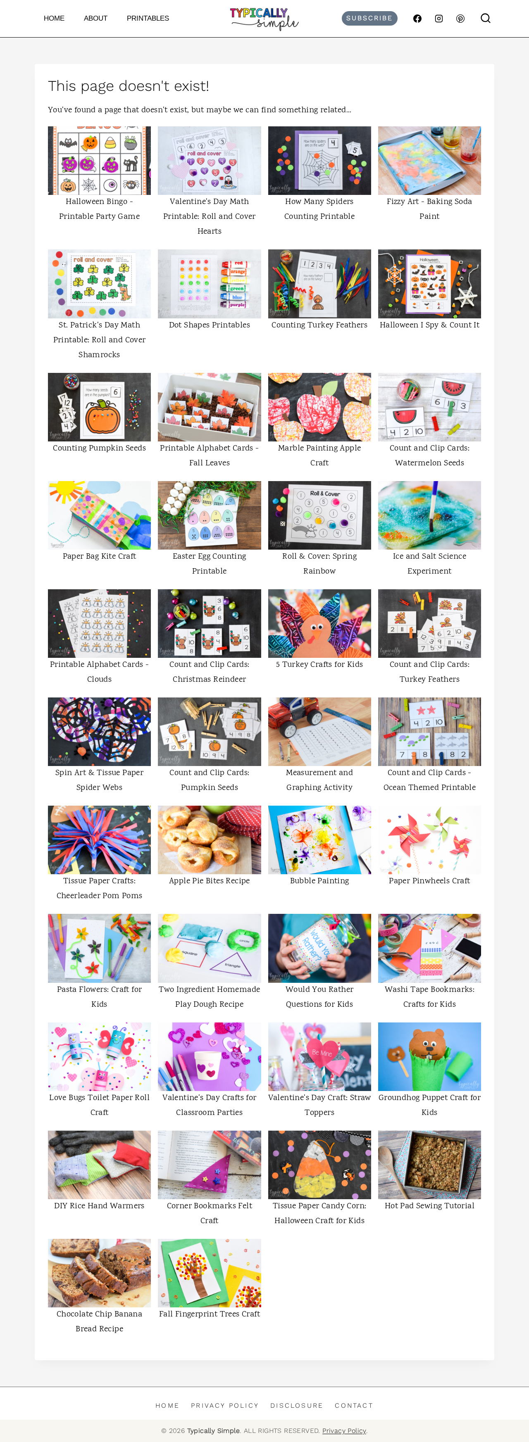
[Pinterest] (460, 18)
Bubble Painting (319, 881)
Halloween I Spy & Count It (429, 326)
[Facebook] (417, 18)
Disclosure (297, 1405)
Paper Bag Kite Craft (99, 557)
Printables (148, 18)
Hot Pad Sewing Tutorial (429, 1206)
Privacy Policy (225, 1405)
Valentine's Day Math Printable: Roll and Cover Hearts (209, 217)
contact (354, 1405)
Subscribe (369, 18)
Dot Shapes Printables (209, 326)
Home (54, 18)
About (95, 18)
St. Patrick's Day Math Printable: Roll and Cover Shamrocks (99, 340)
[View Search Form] (486, 18)
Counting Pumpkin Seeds (99, 449)
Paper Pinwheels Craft (429, 881)
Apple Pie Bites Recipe (209, 881)
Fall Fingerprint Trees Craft (209, 1315)
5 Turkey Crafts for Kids (319, 665)
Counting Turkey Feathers (319, 326)
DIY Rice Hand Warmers (99, 1206)
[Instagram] (439, 18)
